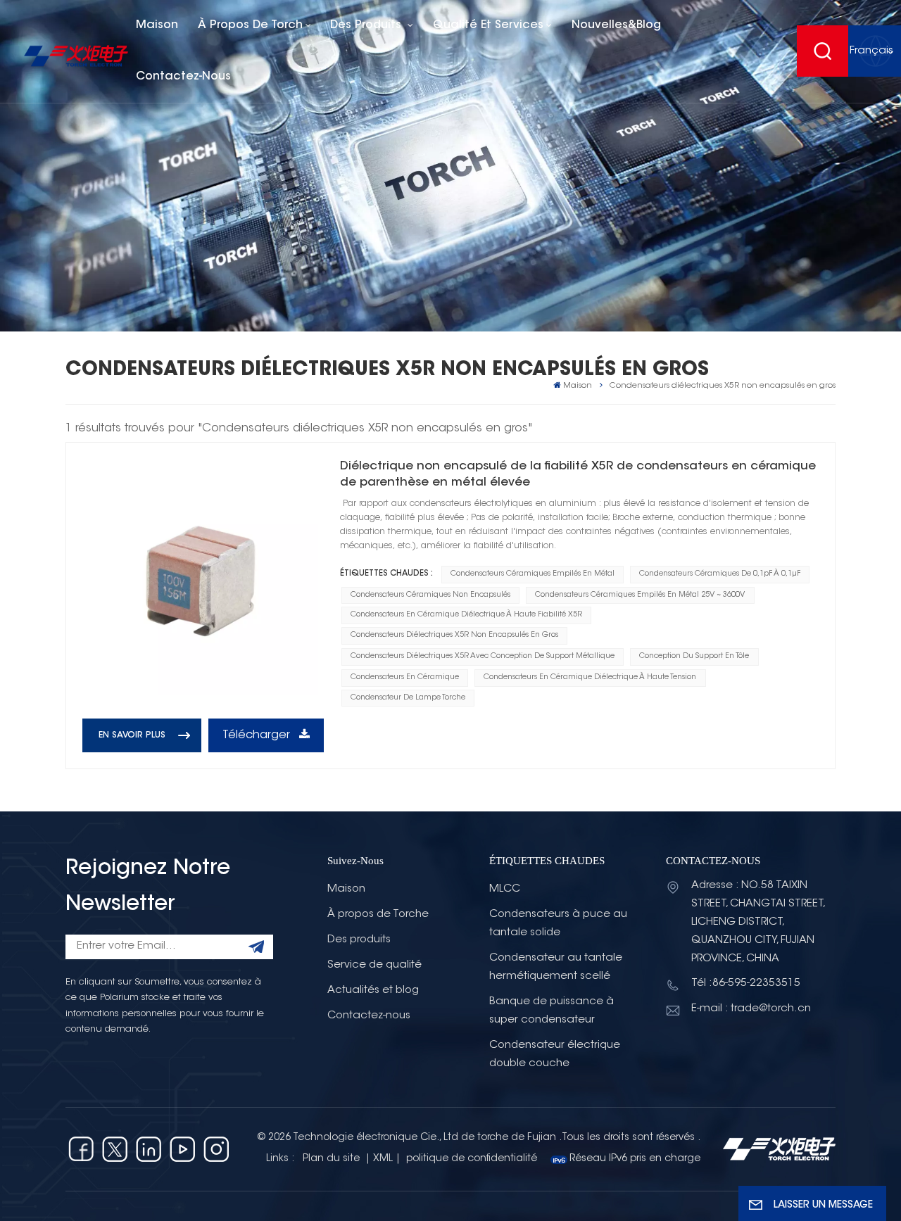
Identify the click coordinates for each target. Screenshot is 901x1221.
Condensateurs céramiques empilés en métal (532, 574)
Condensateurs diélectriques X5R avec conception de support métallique (483, 656)
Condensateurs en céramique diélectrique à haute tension (590, 677)
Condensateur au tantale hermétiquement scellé (555, 967)
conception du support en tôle (694, 656)
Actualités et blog (373, 990)
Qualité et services (488, 25)
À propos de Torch (250, 25)
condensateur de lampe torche (408, 698)
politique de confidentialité (471, 1159)
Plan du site (333, 1159)
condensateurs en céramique (405, 677)
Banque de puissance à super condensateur (551, 1011)
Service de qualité (374, 965)
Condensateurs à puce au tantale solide (558, 923)
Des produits (367, 25)
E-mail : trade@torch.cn (751, 1009)
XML (383, 1159)
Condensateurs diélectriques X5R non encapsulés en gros (454, 635)
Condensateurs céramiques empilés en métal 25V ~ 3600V (640, 595)
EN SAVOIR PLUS (132, 735)
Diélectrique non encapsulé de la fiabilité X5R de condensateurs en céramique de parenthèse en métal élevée (578, 474)
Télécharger (258, 735)
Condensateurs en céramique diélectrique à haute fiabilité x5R (466, 615)
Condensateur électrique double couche (554, 1054)
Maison (157, 25)
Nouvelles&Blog (616, 25)
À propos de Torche (378, 914)
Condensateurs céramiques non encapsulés (430, 595)
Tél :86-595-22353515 (745, 983)
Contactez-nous (183, 76)
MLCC (504, 889)
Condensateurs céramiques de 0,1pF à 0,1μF (719, 574)
